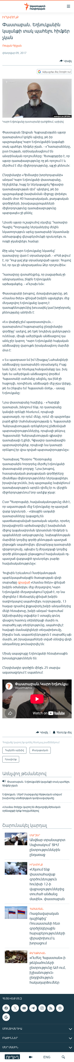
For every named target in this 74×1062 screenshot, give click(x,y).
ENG (46, 1057)
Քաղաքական (38, 953)
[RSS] (51, 1008)
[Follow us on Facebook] (6, 1008)
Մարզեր (35, 835)
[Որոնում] (63, 1057)
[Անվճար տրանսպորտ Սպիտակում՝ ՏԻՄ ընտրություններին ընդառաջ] (16, 839)
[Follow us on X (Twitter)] (15, 1008)
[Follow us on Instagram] (42, 1008)
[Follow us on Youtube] (24, 1008)
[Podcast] (60, 1008)
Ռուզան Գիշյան (12, 45)
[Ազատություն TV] (31, 1057)
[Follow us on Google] (6, 1017)
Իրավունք (10, 17)
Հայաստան (36, 908)
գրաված (24, 582)
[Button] (66, 60)
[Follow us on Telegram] (33, 1008)
